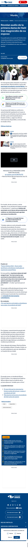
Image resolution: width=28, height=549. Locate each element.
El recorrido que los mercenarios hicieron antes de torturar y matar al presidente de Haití (15, 391)
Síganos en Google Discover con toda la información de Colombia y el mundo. (15, 104)
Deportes (19, 533)
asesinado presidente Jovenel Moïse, (13, 86)
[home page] (14, 497)
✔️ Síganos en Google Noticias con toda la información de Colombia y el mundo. (14, 219)
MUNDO (11, 20)
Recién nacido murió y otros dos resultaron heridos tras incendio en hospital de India (13, 442)
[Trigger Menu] (2, 2)
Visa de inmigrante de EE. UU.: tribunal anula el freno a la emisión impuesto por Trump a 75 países (18, 146)
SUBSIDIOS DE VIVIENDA (13, 5)
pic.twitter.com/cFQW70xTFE (14, 174)
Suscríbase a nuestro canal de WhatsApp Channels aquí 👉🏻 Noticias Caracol (14, 98)
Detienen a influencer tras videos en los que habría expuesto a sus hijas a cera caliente (14, 447)
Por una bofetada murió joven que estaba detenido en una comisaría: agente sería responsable (13, 457)
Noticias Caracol (4, 20)
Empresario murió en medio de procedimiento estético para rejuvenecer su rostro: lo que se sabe (18, 135)
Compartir (22, 57)
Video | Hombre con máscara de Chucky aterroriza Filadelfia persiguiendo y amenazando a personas (14, 463)
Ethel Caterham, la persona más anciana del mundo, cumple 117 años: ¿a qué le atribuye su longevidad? (14, 452)
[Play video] (14, 72)
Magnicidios (12, 404)
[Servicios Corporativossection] (25, 526)
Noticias (11, 533)
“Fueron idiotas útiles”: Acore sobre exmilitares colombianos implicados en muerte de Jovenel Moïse (12, 268)
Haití (4, 404)
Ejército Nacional (7, 407)
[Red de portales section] (25, 522)
